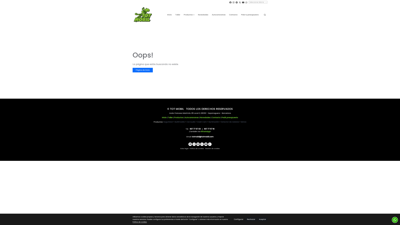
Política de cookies (197, 149)
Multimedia (180, 122)
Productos (178, 117)
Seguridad (168, 122)
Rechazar (251, 219)
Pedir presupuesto (230, 117)
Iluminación (214, 122)
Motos (243, 122)
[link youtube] (243, 2)
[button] (189, 14)
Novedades (205, 117)
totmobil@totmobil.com (203, 136)
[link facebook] (230, 2)
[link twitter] (240, 2)
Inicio (164, 117)
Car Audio (191, 122)
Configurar (238, 219)
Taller (170, 117)
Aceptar (262, 219)
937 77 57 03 (195, 129)
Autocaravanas (192, 117)
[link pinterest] (237, 2)
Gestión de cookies (212, 149)
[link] (142, 15)
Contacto (216, 117)
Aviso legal (184, 149)
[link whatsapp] (246, 2)
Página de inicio (143, 70)
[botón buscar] (265, 15)
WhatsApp (205, 131)
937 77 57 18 (209, 129)
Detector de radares (230, 122)
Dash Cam (202, 122)
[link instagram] (233, 2)
